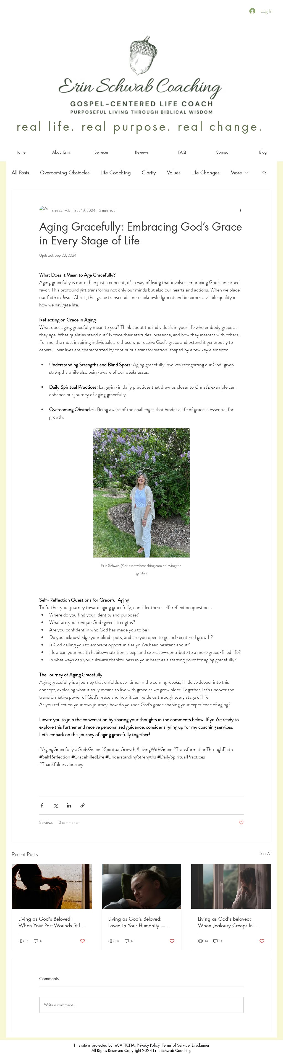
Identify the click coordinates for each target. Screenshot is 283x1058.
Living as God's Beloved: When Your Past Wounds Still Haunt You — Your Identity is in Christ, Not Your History (50, 922)
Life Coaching (116, 172)
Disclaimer (200, 1045)
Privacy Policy (148, 1045)
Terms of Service (176, 1045)
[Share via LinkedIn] (69, 805)
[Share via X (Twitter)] (55, 805)
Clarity (149, 172)
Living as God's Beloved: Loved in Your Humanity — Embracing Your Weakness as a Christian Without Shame (140, 922)
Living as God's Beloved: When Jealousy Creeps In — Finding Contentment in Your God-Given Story (229, 922)
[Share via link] (82, 805)
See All (265, 853)
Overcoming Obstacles (65, 172)
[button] (264, 172)
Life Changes (205, 172)
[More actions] (240, 210)
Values (173, 172)
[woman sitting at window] (231, 886)
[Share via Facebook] (41, 805)
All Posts (20, 172)
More (236, 172)
